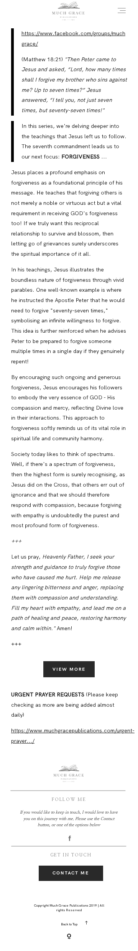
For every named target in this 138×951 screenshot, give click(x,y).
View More (69, 669)
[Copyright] (69, 937)
